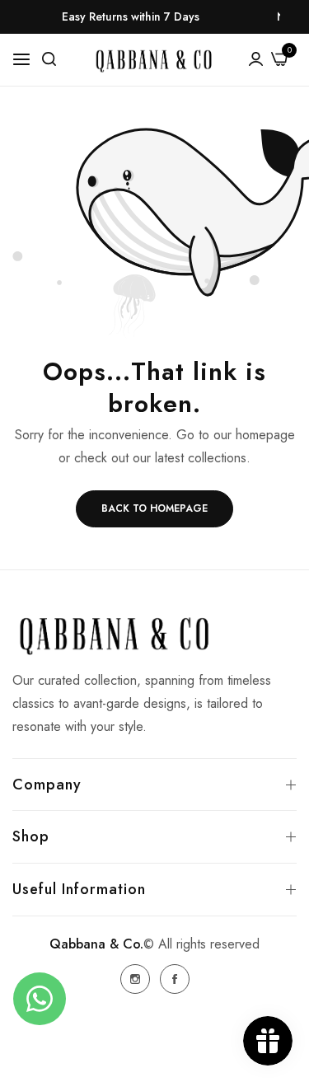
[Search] (49, 57)
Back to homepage (154, 508)
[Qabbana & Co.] (154, 60)
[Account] (256, 57)
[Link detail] (135, 979)
